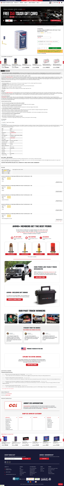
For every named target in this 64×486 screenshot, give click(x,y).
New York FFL (50, 472)
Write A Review (49, 32)
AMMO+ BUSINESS (32, 2)
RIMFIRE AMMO (7, 395)
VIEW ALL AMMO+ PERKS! (14, 299)
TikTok (10, 462)
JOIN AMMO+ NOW (40, 277)
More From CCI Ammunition (7, 434)
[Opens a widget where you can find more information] (60, 484)
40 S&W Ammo (7, 421)
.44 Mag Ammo (7, 428)
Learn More (44, 458)
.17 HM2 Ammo (49, 427)
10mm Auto (7, 423)
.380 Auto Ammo (8, 422)
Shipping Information (33, 472)
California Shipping (51, 473)
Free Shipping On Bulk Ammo (11, 0)
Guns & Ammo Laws (51, 469)
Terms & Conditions (23, 472)
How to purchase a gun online (53, 468)
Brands (21, 2)
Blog (20, 468)
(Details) (51, 41)
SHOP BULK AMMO (32, 365)
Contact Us (21, 469)
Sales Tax (31, 474)
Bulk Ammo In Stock (53, 0)
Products (16, 2)
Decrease (42, 48)
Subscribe (26, 458)
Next (63, 62)
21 (60, 221)
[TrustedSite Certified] (37, 479)
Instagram (5, 462)
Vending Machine (32, 469)
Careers (21, 474)
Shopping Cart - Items (61, 3)
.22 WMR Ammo (49, 420)
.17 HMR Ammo (49, 421)
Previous (0, 62)
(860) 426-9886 (55, 2)
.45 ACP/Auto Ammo (8, 420)
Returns (41, 469)
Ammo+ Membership (33, 468)
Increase (46, 48)
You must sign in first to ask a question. (8, 388)
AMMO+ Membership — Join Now (32, 0)
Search (50, 3)
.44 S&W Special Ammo (9, 429)
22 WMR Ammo (12, 137)
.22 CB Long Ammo (50, 422)
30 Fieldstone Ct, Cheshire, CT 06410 (9, 469)
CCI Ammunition (13, 132)
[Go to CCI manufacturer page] (13, 405)
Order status (42, 468)
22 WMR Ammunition (9, 92)
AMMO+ (25, 2)
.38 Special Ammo (8, 427)
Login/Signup (59, 3)
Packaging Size (40, 36)
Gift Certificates (32, 473)
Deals (38, 2)
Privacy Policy (22, 473)
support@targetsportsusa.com (11, 474)
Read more (45, 408)
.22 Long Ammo (49, 423)
